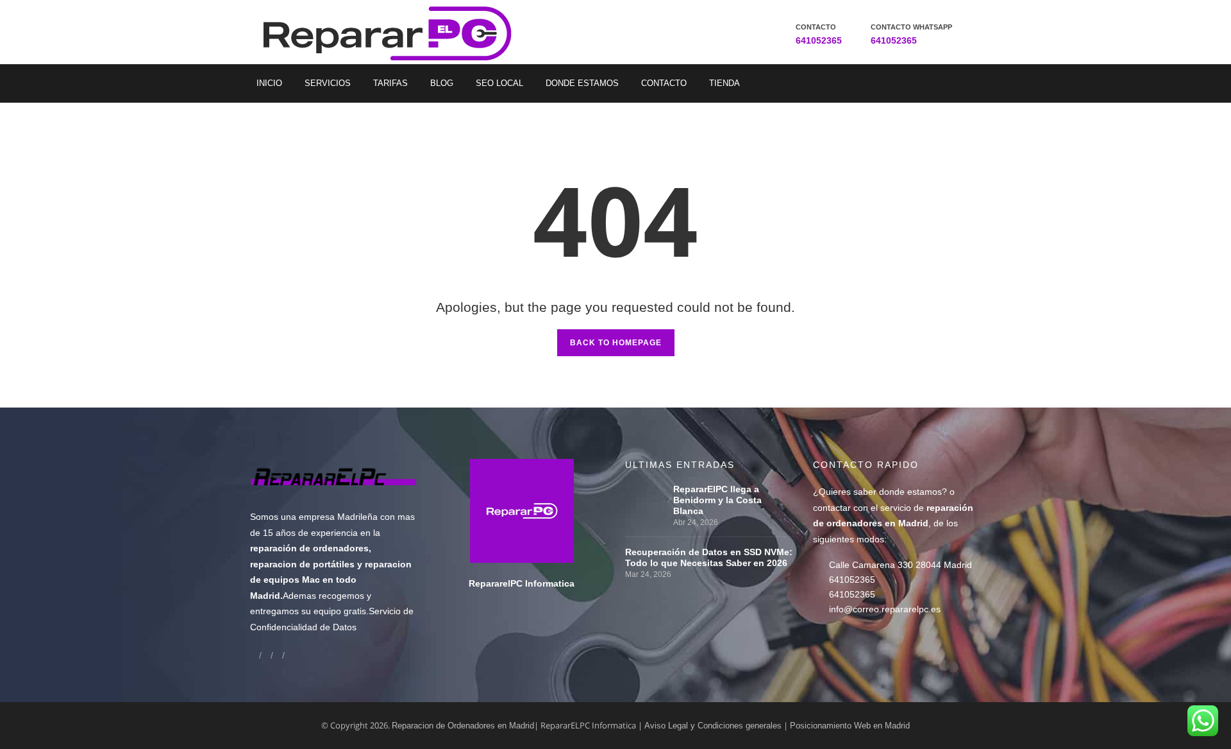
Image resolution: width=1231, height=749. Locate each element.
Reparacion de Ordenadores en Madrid (463, 725)
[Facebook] (254, 655)
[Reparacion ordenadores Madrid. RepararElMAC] (392, 32)
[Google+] (266, 655)
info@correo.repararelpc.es (885, 609)
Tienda (724, 83)
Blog (441, 83)
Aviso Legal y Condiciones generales (713, 725)
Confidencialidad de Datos (303, 627)
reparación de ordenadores (309, 548)
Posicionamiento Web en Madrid (850, 725)
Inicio (269, 83)
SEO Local (499, 83)
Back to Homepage (616, 342)
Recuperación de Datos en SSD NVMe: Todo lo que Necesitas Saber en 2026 (708, 557)
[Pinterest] (289, 655)
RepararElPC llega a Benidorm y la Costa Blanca (717, 500)
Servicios (328, 83)
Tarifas (390, 83)
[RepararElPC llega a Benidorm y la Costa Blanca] (646, 489)
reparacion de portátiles (302, 564)
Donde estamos (582, 83)
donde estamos (910, 491)
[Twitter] (277, 655)
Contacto (664, 83)
